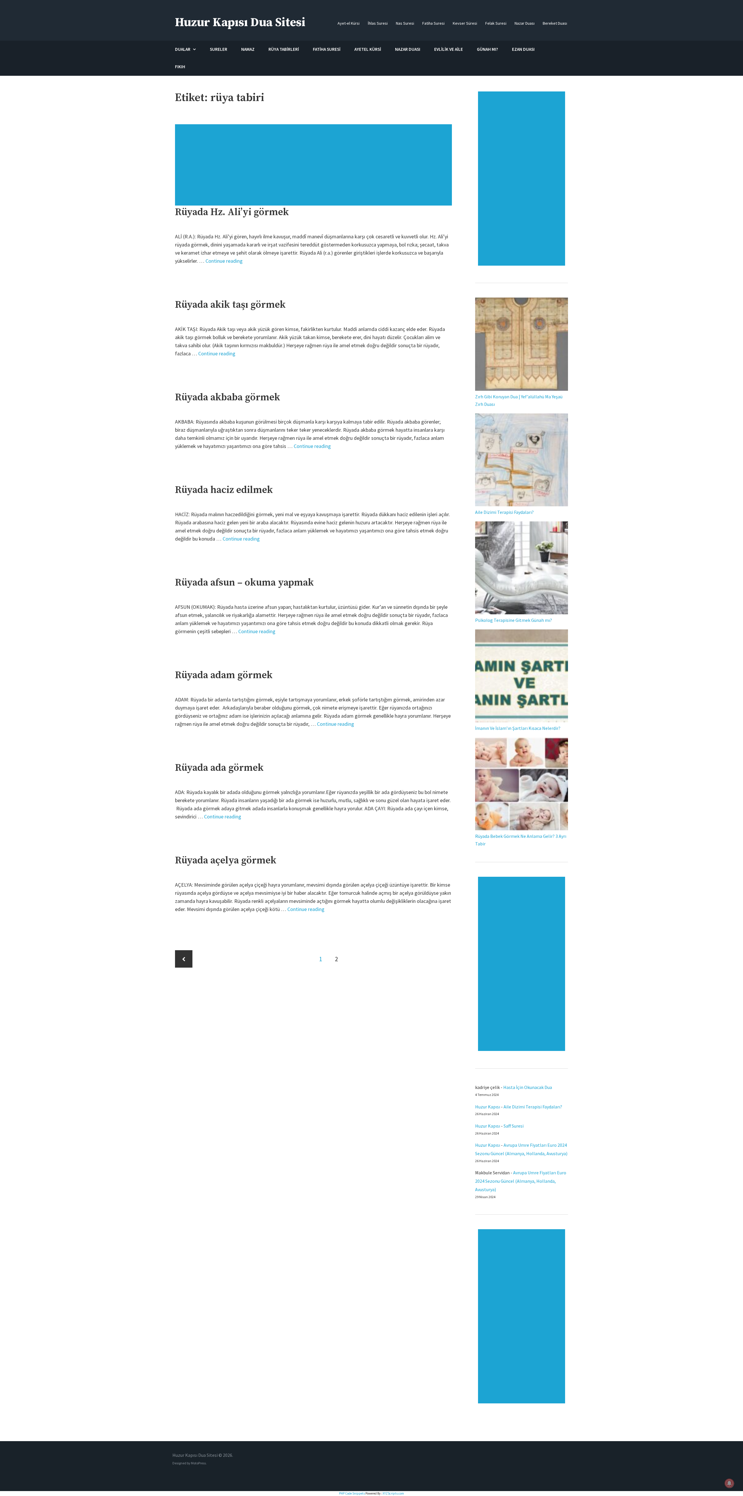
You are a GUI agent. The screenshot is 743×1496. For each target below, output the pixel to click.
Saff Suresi (514, 1126)
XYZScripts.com (393, 1493)
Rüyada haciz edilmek (224, 490)
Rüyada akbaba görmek (227, 397)
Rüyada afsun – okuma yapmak (244, 583)
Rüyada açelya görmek (225, 860)
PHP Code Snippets (352, 1493)
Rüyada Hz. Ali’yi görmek (232, 212)
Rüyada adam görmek (224, 675)
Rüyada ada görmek (219, 768)
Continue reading (224, 261)
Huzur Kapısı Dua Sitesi (240, 22)
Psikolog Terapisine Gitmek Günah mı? (513, 620)
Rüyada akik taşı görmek (230, 305)
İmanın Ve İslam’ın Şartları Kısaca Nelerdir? (517, 728)
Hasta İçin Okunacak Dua (527, 1087)
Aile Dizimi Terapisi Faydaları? (504, 512)
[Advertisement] (314, 167)
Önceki (183, 959)
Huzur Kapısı (487, 1107)
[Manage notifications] (729, 1483)
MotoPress (198, 1463)
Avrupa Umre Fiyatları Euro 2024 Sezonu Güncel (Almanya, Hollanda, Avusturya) (520, 1181)
